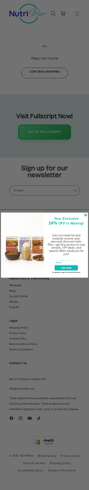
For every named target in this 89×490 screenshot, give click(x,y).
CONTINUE (66, 267)
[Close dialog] (85, 215)
